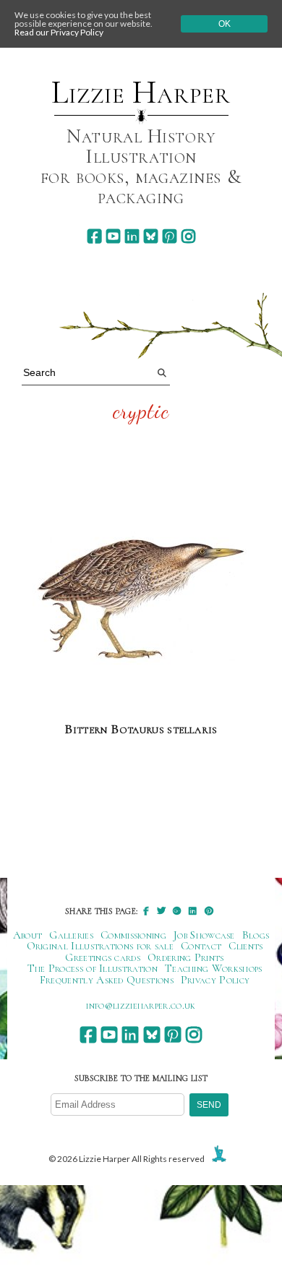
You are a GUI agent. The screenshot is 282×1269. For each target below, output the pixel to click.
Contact (201, 945)
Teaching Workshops (213, 968)
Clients (245, 945)
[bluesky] (151, 236)
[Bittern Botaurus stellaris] (141, 600)
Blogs (256, 934)
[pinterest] (169, 236)
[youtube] (113, 236)
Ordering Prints (186, 957)
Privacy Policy (215, 979)
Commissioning (133, 934)
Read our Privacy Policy (58, 32)
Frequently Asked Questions (107, 979)
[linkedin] (132, 236)
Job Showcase (204, 934)
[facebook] (94, 236)
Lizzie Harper (140, 92)
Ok (224, 24)
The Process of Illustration (92, 968)
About (28, 934)
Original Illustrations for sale (100, 945)
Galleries (71, 934)
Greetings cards (102, 957)
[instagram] (188, 236)
